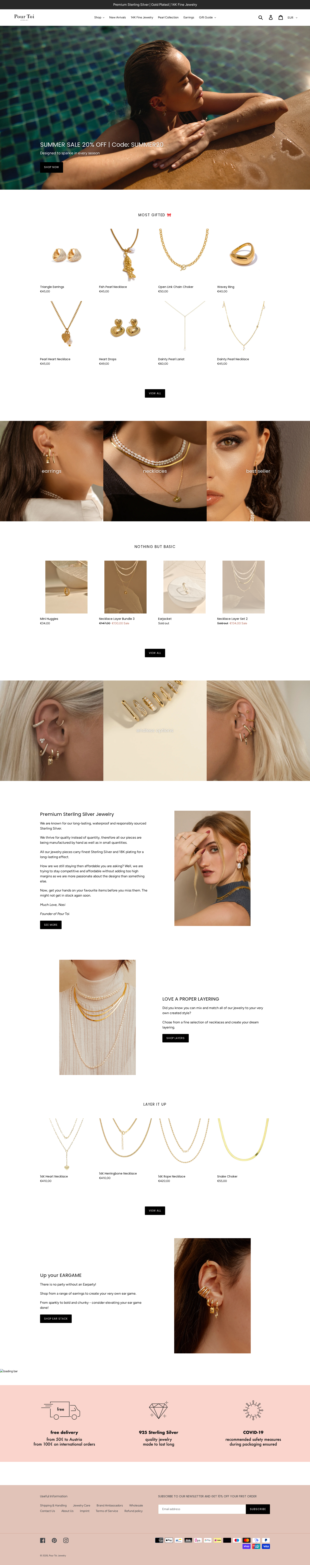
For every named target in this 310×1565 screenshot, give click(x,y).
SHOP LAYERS (175, 1038)
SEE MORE (51, 925)
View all (155, 393)
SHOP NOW (51, 167)
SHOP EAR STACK (56, 1318)
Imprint (84, 1511)
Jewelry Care (81, 1505)
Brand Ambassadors (110, 1505)
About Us (67, 1511)
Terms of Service (107, 1511)
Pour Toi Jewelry (57, 1555)
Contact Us (47, 1511)
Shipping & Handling (53, 1505)
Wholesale (136, 1505)
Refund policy (133, 1511)
